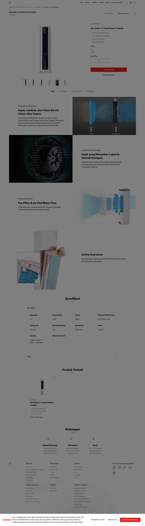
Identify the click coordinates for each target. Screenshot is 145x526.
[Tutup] (143, 515)
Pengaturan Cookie (98, 520)
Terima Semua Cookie (130, 520)
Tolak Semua (112, 520)
